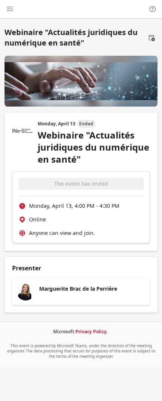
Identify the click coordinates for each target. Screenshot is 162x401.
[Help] (152, 9)
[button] (151, 38)
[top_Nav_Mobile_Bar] (10, 9)
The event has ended (81, 183)
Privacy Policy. (91, 331)
